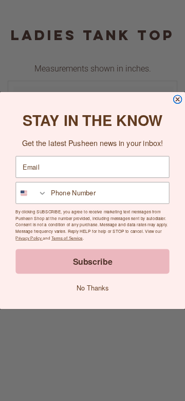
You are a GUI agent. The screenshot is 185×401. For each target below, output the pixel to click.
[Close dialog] (178, 99)
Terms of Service (67, 238)
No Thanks (92, 288)
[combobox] (31, 193)
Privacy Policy (29, 238)
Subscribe (93, 261)
